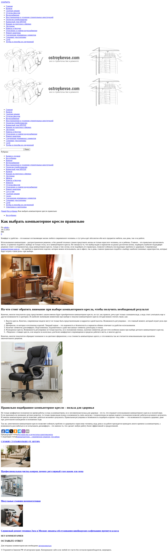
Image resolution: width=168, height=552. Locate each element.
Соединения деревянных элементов (21, 35)
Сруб (8, 39)
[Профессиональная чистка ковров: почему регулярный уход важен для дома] (15, 466)
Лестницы (10, 26)
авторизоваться (44, 546)
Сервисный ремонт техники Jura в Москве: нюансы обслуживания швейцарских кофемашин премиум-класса (60, 530)
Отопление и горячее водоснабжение (21, 31)
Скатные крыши (13, 11)
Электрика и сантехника (16, 207)
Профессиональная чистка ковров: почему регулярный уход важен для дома (42, 471)
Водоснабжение (12, 15)
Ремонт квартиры (13, 33)
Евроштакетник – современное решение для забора (38, 437)
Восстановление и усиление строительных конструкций (29, 17)
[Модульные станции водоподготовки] (12, 496)
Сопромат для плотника (16, 37)
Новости (9, 183)
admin (6, 227)
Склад (8, 196)
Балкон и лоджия (13, 156)
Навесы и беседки (13, 28)
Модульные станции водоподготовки (21, 501)
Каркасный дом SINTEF (16, 22)
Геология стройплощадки (16, 19)
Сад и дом (10, 191)
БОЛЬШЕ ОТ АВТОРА (29, 441)
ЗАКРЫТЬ (5, 2)
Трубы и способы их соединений (20, 42)
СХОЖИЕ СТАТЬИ (10, 441)
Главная (9, 6)
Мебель (9, 178)
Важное (9, 160)
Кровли (9, 8)
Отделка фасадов (13, 13)
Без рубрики (11, 158)
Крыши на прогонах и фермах (18, 24)
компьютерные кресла (10, 249)
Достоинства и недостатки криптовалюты (35, 434)
